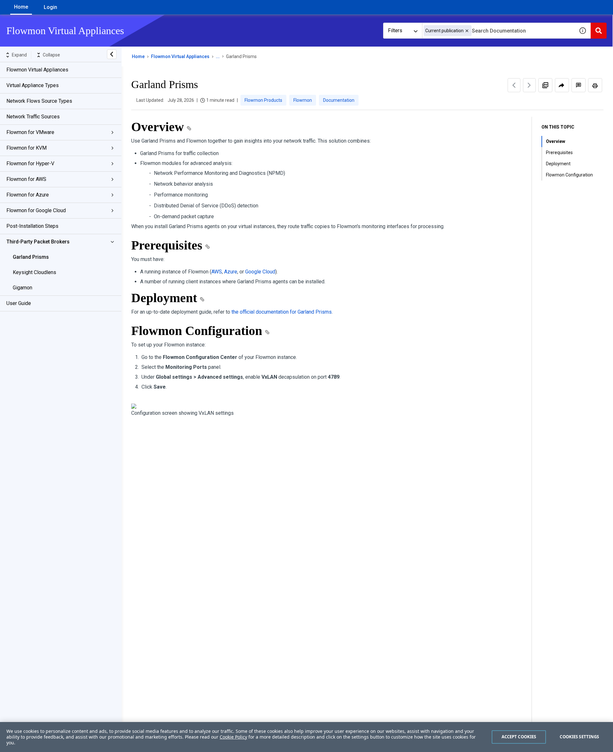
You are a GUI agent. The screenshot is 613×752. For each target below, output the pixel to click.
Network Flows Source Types (39, 101)
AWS (216, 272)
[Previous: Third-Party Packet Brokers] (514, 85)
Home (21, 7)
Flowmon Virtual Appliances (37, 70)
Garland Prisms (31, 257)
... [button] (218, 56)
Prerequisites (559, 152)
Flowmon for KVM (26, 148)
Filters (395, 30)
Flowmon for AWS (26, 179)
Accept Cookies (519, 737)
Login (50, 7)
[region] (306, 737)
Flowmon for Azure (27, 195)
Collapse (51, 54)
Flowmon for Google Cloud (36, 210)
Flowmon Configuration (569, 174)
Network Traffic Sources (33, 117)
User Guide (18, 303)
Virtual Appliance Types (32, 85)
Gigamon (22, 288)
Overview (555, 141)
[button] (467, 30)
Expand (19, 54)
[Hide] (112, 54)
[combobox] (498, 31)
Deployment (558, 163)
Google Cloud (260, 272)
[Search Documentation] (599, 31)
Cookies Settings (579, 737)
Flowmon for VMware (30, 132)
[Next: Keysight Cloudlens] (529, 85)
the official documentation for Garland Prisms (281, 312)
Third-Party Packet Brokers (38, 242)
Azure (230, 272)
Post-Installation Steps (32, 226)
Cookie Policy (233, 737)
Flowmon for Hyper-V (30, 163)
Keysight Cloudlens (34, 272)
